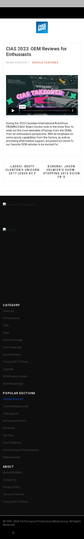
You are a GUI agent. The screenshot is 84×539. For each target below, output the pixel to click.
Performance (11, 318)
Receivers (9, 428)
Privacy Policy (11, 487)
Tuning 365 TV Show (15, 361)
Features (8, 311)
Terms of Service (13, 494)
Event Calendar (12, 347)
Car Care (8, 435)
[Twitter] (13, 533)
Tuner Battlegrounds (15, 406)
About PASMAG (12, 472)
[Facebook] (6, 533)
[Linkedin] (27, 533)
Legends (8, 369)
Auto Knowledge (13, 383)
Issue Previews (12, 354)
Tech (6, 325)
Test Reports (11, 413)
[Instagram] (34, 533)
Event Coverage (12, 340)
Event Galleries (12, 442)
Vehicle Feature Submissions (20, 450)
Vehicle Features (45, 62)
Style (6, 332)
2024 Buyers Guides (15, 376)
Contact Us (9, 479)
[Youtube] (20, 533)
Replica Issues (11, 457)
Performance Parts (15, 420)
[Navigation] (4, 13)
